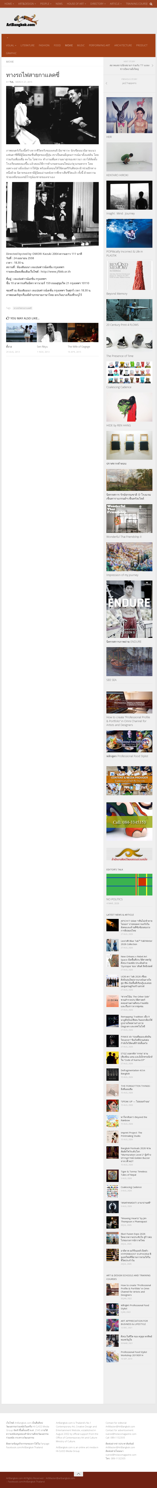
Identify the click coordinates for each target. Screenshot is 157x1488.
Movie (10, 61)
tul (12, 81)
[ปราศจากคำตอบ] (129, 445)
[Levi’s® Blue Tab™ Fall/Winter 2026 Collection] (112, 945)
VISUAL (10, 45)
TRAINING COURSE (137, 3)
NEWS (59, 3)
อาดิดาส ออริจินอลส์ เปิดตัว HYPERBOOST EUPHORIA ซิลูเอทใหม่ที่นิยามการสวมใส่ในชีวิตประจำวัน (136, 1255)
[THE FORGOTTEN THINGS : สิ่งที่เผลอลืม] (112, 1090)
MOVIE (69, 45)
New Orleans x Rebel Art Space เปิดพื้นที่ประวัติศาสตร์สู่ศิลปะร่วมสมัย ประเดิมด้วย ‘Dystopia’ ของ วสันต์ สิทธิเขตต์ (136, 961)
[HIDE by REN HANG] (129, 407)
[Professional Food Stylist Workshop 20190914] (112, 1356)
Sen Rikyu (42, 346)
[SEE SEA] (129, 661)
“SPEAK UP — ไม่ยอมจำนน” (135, 1101)
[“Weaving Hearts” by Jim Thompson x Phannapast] (112, 1222)
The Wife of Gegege (79, 346)
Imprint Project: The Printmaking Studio (131, 1134)
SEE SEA (111, 680)
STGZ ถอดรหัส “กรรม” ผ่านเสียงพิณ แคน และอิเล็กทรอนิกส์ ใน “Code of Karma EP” (136, 1056)
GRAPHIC (11, 53)
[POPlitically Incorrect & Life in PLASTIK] (129, 233)
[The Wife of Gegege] (83, 332)
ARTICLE (114, 3)
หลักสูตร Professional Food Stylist (127, 756)
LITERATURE (27, 45)
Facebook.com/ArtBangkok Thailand (24, 1447)
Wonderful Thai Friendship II (124, 537)
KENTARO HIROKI (117, 175)
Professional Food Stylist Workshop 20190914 (134, 1353)
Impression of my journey (122, 575)
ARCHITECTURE (123, 45)
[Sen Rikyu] (52, 332)
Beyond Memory (116, 293)
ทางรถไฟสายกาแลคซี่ (22, 308)
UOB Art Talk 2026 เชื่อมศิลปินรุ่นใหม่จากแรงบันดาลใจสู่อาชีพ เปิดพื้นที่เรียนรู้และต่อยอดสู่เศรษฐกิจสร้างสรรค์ (136, 981)
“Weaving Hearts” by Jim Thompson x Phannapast (134, 1220)
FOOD (57, 45)
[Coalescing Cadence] (129, 372)
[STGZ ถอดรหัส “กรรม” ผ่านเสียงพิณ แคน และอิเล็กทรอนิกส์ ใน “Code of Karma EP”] (112, 1058)
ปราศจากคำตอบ (116, 463)
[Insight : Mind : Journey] (129, 195)
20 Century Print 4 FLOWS (122, 325)
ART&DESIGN (26, 3)
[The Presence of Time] (129, 341)
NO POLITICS (114, 899)
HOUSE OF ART (75, 3)
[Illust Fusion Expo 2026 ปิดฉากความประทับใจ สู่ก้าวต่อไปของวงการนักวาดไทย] (112, 1238)
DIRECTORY (96, 3)
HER (109, 137)
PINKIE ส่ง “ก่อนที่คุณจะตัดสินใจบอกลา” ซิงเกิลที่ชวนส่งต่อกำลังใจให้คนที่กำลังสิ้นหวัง (136, 1040)
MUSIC (81, 45)
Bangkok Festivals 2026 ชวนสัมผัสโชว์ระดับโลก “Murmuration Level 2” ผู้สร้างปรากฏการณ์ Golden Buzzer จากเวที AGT (136, 1155)
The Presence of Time (119, 356)
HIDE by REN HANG (118, 425)
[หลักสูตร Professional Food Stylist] (129, 741)
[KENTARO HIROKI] (129, 156)
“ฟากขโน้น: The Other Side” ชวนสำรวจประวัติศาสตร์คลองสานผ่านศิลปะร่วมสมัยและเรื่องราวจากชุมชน (135, 1001)
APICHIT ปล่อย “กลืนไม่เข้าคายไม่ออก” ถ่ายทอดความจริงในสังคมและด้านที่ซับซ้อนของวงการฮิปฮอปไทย (136, 925)
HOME (8, 3)
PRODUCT (141, 45)
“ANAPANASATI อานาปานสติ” (136, 1202)
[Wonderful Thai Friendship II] (129, 518)
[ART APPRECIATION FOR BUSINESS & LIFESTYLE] (112, 1325)
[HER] (129, 115)
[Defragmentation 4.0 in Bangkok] (112, 1074)
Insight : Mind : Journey (120, 213)
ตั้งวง (9, 346)
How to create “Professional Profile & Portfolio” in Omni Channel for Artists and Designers (128, 721)
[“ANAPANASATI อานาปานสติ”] (112, 1207)
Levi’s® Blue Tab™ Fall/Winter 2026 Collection (136, 942)
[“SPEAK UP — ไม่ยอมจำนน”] (112, 1106)
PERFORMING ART (99, 45)
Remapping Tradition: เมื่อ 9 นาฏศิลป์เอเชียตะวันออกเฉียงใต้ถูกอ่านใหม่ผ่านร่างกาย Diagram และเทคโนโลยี (136, 1021)
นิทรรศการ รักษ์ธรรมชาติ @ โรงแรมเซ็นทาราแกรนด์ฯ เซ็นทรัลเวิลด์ (128, 496)
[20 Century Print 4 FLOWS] (129, 310)
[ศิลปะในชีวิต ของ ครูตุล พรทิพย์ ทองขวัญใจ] (112, 1341)
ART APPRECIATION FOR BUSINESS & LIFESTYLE (134, 1322)
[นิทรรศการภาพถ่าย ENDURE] (129, 609)
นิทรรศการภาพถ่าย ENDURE (123, 641)
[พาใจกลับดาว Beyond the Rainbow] (112, 1121)
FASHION (44, 45)
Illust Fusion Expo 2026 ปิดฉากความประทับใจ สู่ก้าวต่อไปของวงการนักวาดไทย (136, 1237)
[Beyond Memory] (129, 275)
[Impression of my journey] (129, 556)
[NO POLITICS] (129, 885)
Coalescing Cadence (118, 387)
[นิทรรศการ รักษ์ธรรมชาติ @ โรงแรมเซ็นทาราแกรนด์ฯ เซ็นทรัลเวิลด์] (129, 480)
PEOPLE (44, 3)
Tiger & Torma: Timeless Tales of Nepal (134, 1173)
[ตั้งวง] (21, 332)
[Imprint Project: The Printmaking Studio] (112, 1137)
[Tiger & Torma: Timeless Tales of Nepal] (112, 1176)
